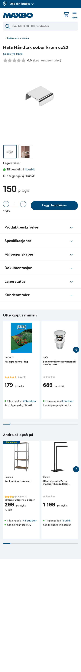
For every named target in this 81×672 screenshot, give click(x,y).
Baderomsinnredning (18, 38)
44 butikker (30, 520)
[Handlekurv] (66, 14)
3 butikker (67, 401)
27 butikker (29, 401)
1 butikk (29, 169)
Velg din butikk (19, 4)
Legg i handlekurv (54, 205)
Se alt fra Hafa (12, 54)
